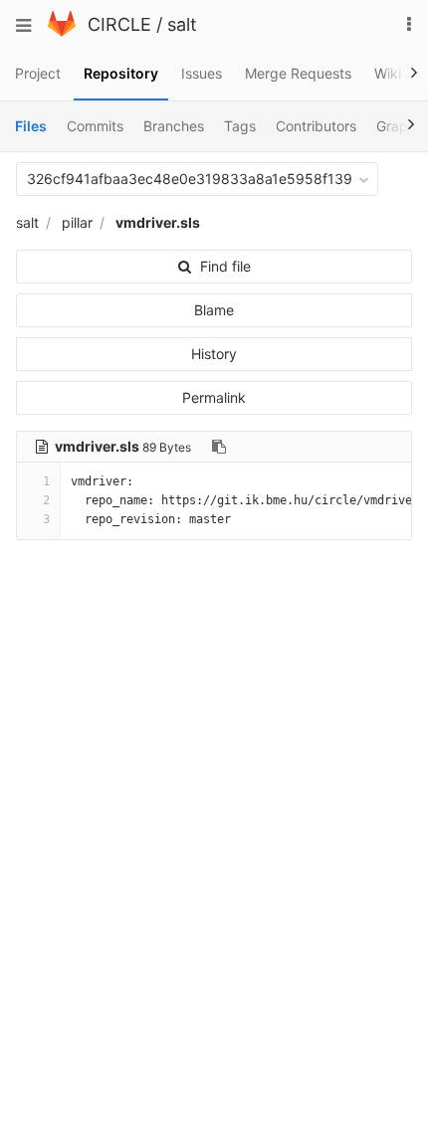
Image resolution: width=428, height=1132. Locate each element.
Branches (173, 125)
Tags (240, 125)
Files (31, 125)
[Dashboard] (62, 31)
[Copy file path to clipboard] (219, 447)
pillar (77, 222)
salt (182, 24)
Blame (214, 309)
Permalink (214, 397)
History (214, 353)
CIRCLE (119, 24)
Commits (95, 125)
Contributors (316, 125)
